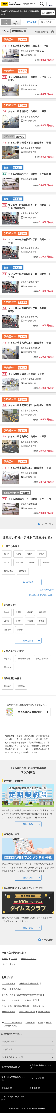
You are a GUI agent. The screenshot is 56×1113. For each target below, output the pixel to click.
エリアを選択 (30, 22)
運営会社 (5, 1088)
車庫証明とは (38, 1006)
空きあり (7, 659)
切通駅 (18, 612)
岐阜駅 (30, 612)
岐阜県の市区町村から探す (41, 595)
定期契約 (21, 686)
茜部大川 (19, 562)
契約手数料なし (42, 659)
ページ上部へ (47, 524)
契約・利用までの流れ (11, 989)
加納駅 (6, 612)
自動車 (5, 958)
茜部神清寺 (8, 571)
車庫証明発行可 (23, 659)
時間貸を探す (28, 4)
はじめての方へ (8, 983)
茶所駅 (18, 621)
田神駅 (6, 621)
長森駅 (41, 621)
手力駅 (30, 621)
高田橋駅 (42, 612)
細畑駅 (20, 630)
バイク (14, 958)
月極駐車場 (7, 1049)
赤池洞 (41, 554)
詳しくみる (28, 824)
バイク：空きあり (9, 964)
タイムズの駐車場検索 (30, 712)
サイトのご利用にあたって (13, 1077)
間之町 (18, 554)
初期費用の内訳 (8, 1011)
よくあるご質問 (30, 1000)
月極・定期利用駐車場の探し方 (15, 1006)
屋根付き (7, 667)
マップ (15, 24)
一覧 (6, 24)
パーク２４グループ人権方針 (13, 1098)
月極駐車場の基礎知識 (29, 983)
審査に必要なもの (27, 1011)
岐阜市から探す (47, 590)
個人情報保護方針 (9, 1067)
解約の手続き (44, 1011)
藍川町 (6, 554)
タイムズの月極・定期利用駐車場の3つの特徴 (22, 995)
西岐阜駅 (7, 630)
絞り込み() (46, 22)
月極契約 (7, 686)
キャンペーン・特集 (10, 1000)
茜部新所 (46, 562)
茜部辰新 (22, 571)
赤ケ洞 (6, 562)
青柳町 (30, 554)
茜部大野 (32, 562)
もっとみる (28, 582)
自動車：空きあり (28, 958)
